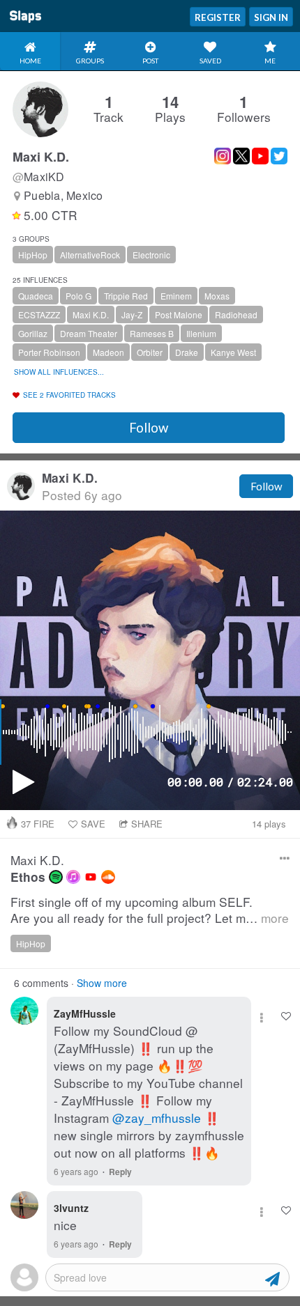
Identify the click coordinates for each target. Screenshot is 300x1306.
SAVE (93, 823)
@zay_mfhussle (156, 1117)
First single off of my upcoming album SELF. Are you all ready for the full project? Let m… (149, 910)
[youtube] (91, 877)
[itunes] (73, 877)
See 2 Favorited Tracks (69, 395)
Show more (102, 983)
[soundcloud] (108, 877)
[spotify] (56, 877)
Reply (120, 1171)
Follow (148, 427)
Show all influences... (59, 372)
